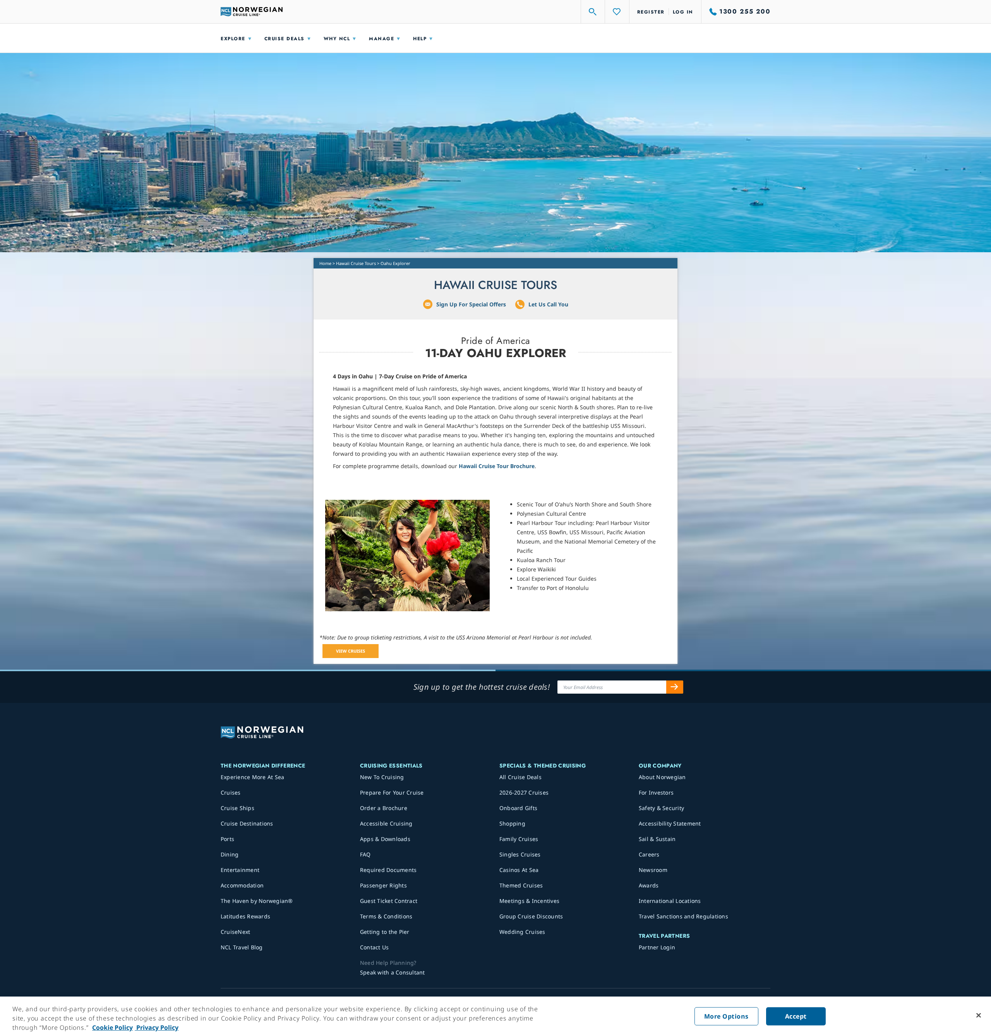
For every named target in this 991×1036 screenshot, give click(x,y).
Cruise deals (284, 39)
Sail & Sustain (657, 839)
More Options (726, 1016)
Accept (796, 1016)
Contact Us (374, 947)
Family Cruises (518, 839)
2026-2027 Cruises (524, 792)
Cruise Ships (237, 808)
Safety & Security (661, 808)
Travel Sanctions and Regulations (683, 916)
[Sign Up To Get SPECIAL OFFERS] (674, 687)
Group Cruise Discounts (531, 916)
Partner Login (657, 947)
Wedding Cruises (522, 931)
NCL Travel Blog (242, 947)
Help (420, 39)
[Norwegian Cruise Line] (252, 11)
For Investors (656, 792)
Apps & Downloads (385, 839)
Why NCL (337, 39)
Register (651, 12)
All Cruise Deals (520, 777)
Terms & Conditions (386, 916)
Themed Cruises (521, 885)
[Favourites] (617, 11)
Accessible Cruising (386, 823)
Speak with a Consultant (392, 972)
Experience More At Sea (253, 777)
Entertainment (240, 870)
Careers (649, 854)
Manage (381, 39)
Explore (233, 39)
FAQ (365, 854)
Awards (649, 885)
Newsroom (653, 870)
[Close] (978, 1015)
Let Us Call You (548, 304)
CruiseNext (235, 931)
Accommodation (242, 885)
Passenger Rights (383, 885)
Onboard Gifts (518, 808)
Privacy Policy (156, 1027)
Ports (227, 839)
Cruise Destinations (247, 823)
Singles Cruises (520, 854)
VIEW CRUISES (350, 651)
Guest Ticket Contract (388, 900)
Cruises (231, 792)
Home (325, 263)
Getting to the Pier (385, 931)
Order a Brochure (383, 808)
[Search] (593, 11)
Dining (230, 854)
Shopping (512, 823)
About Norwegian (662, 777)
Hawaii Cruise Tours (356, 263)
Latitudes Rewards (245, 916)
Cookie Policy (112, 1027)
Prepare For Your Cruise (392, 792)
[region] (495, 1016)
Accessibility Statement (670, 823)
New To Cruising (382, 777)
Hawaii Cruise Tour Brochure (497, 466)
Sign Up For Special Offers (471, 304)
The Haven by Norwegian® (257, 900)
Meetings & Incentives (529, 900)
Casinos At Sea (519, 870)
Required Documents (388, 870)
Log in (683, 12)
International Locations (670, 900)
